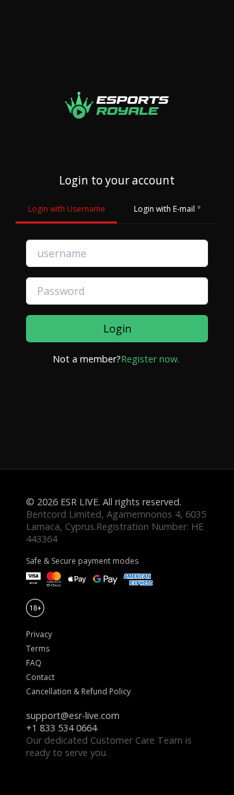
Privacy (39, 634)
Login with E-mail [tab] (168, 208)
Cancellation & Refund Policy (78, 691)
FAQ (34, 662)
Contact (40, 677)
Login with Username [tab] (66, 208)
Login (117, 329)
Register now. (150, 359)
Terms (37, 648)
